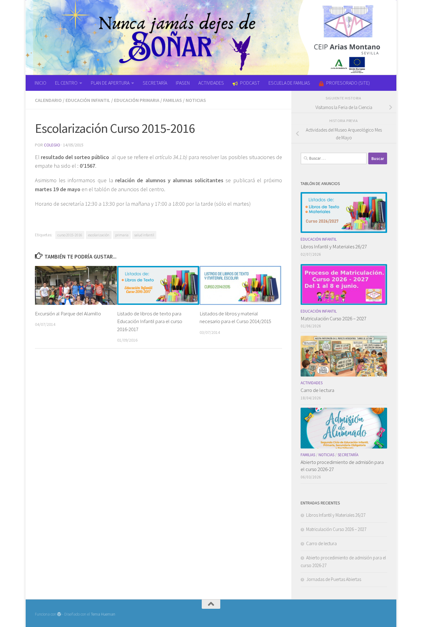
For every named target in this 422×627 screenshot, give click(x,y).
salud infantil (144, 235)
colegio (52, 145)
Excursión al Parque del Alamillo (68, 313)
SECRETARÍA (155, 83)
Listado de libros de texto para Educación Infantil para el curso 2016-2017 (149, 321)
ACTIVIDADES (211, 83)
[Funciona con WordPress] (59, 614)
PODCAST (250, 83)
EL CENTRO (66, 83)
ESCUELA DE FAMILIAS (289, 83)
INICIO (40, 83)
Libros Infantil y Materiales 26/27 (334, 246)
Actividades (312, 382)
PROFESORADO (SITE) (348, 83)
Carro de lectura (317, 390)
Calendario (48, 100)
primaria (122, 235)
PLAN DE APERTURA (110, 83)
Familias (172, 100)
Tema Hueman (103, 614)
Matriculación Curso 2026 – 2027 (333, 318)
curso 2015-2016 (69, 235)
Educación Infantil (87, 100)
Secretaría (348, 454)
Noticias (196, 100)
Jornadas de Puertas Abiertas (333, 579)
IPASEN (183, 83)
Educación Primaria (136, 100)
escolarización (98, 235)
